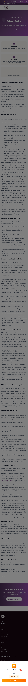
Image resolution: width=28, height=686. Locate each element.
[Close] (26, 662)
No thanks (14, 683)
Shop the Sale (13, 680)
